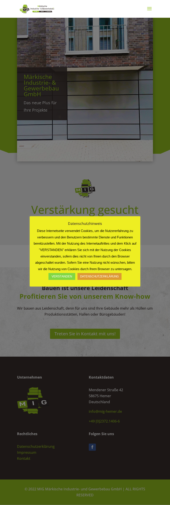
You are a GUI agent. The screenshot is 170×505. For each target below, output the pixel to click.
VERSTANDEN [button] (62, 276)
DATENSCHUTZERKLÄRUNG (99, 276)
